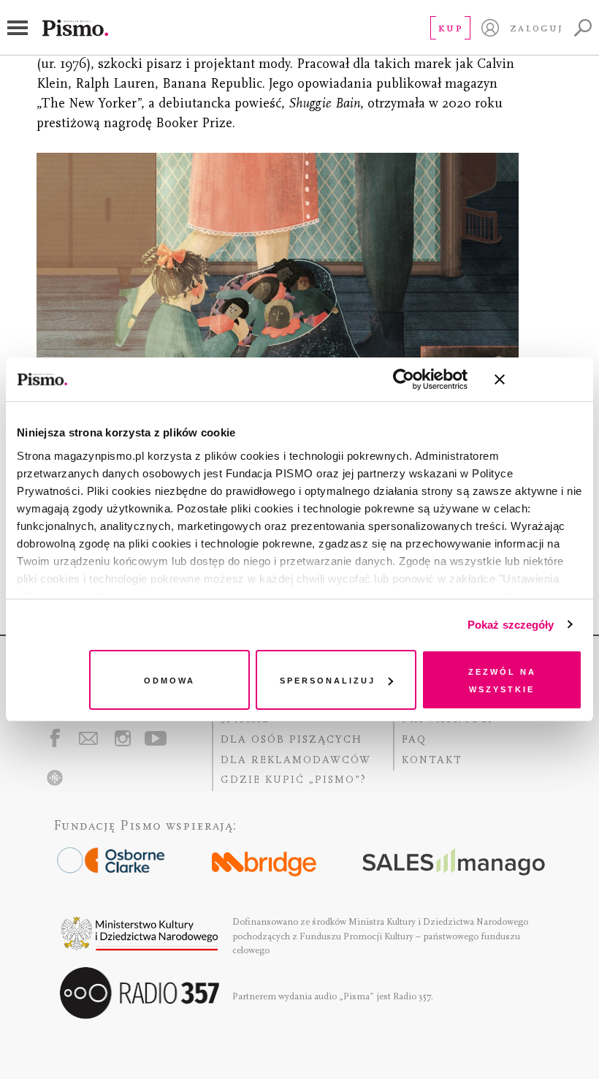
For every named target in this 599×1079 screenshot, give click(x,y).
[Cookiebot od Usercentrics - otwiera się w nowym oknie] (404, 379)
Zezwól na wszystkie (502, 679)
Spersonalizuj (327, 679)
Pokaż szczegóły (511, 624)
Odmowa (169, 679)
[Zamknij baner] (538, 379)
